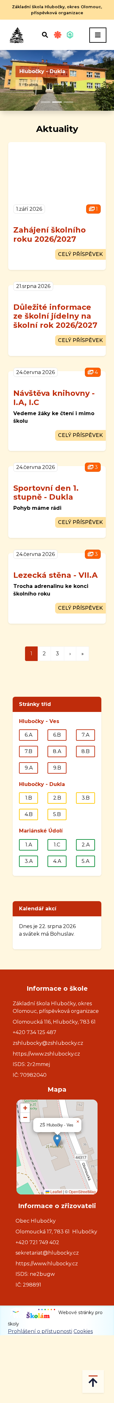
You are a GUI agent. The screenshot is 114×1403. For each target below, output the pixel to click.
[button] (57, 1140)
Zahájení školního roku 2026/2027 (49, 234)
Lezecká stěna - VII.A (55, 575)
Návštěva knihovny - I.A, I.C (54, 398)
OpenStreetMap (82, 1191)
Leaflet (55, 1191)
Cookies (83, 1331)
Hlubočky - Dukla (42, 71)
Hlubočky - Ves (39, 721)
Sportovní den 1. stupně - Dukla (46, 492)
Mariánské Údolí (41, 831)
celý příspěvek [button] (80, 254)
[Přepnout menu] (97, 35)
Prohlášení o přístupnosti (40, 1331)
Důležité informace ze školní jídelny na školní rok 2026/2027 (55, 316)
